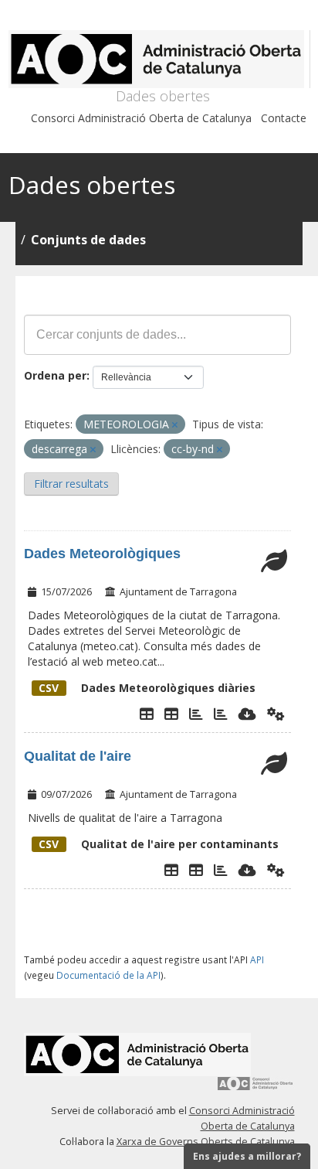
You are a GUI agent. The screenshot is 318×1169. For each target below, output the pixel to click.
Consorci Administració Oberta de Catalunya (141, 118)
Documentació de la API (108, 975)
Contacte (283, 118)
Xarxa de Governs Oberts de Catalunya (206, 1141)
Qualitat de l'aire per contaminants (159, 844)
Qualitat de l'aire (77, 756)
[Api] (276, 713)
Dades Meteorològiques (102, 553)
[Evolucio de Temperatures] (196, 713)
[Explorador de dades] (147, 713)
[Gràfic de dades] (221, 869)
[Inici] (159, 59)
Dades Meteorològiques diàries (147, 687)
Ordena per (55, 375)
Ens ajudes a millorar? (247, 1156)
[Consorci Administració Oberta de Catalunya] (255, 1089)
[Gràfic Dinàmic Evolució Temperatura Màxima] (221, 713)
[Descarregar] (247, 713)
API (257, 959)
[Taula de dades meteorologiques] (171, 713)
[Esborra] (175, 425)
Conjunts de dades (88, 239)
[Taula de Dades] (196, 869)
